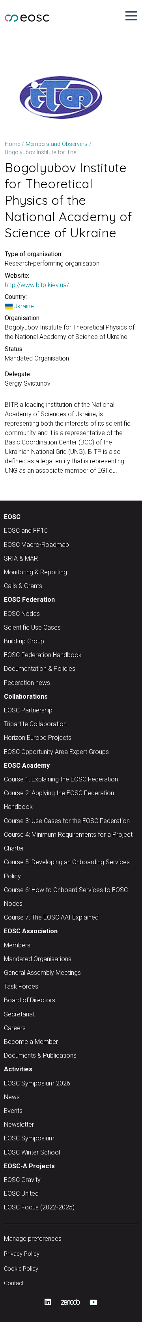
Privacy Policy (21, 1254)
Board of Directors (29, 1000)
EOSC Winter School (32, 1152)
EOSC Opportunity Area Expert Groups (56, 752)
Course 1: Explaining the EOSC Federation (61, 779)
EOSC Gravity (22, 1180)
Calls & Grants (23, 586)
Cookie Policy (21, 1269)
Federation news (27, 682)
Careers (15, 1028)
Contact (14, 1283)
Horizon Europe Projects (37, 737)
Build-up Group (24, 641)
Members (17, 945)
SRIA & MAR (21, 558)
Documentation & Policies (39, 668)
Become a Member (31, 1041)
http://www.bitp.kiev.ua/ (37, 285)
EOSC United (21, 1193)
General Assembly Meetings (42, 972)
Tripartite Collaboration (35, 724)
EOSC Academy (27, 765)
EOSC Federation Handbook (43, 655)
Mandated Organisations (37, 959)
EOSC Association (31, 931)
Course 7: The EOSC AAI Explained (51, 917)
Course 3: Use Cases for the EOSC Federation (67, 821)
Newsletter (19, 1124)
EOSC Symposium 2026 (37, 1083)
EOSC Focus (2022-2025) (39, 1207)
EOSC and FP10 (26, 530)
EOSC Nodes (22, 613)
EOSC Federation (29, 599)
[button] (131, 15)
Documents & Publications (40, 1055)
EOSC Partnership (28, 710)
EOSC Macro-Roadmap (36, 544)
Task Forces (21, 986)
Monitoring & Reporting (35, 572)
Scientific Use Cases (32, 627)
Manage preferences (33, 1238)
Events (13, 1110)
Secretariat (19, 1014)
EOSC (12, 517)
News (12, 1097)
